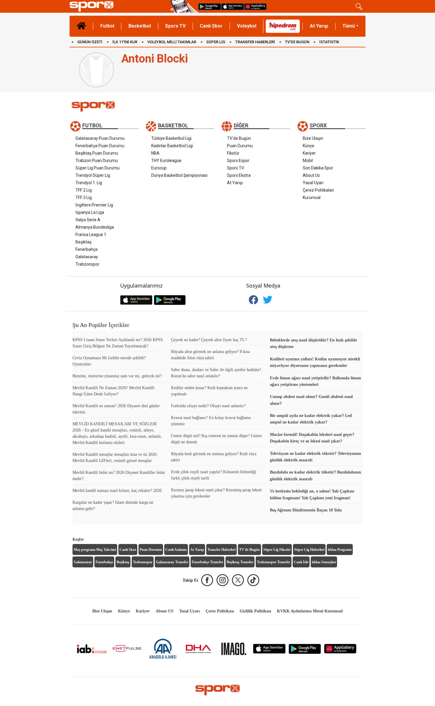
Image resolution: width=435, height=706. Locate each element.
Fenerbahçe (86, 249)
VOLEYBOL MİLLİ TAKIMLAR (171, 42)
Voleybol (246, 26)
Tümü (348, 26)
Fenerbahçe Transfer (207, 562)
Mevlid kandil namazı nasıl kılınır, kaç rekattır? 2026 (117, 490)
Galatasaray (86, 256)
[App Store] (269, 648)
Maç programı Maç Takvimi (95, 550)
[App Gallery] (340, 648)
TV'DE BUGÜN (297, 42)
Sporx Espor (238, 160)
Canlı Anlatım (176, 550)
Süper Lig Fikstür (277, 550)
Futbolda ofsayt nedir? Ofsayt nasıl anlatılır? (208, 406)
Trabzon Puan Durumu (96, 160)
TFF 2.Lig (83, 190)
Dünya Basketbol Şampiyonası (179, 175)
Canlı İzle (301, 562)
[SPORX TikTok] (253, 580)
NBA (155, 153)
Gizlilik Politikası (255, 611)
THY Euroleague (166, 160)
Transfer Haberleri (221, 550)
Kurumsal (311, 197)
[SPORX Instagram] (222, 580)
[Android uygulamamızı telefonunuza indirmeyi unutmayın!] (209, 6)
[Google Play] (305, 648)
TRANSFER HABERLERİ (255, 42)
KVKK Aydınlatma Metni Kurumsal (310, 611)
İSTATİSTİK (329, 42)
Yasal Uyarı (313, 182)
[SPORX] (217, 690)
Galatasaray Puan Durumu (100, 138)
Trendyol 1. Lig (88, 182)
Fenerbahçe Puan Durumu (99, 145)
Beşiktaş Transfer (240, 562)
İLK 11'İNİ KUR (124, 42)
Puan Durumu (240, 145)
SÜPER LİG (215, 42)
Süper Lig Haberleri (309, 550)
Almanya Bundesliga (94, 227)
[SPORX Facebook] (207, 580)
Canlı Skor (211, 26)
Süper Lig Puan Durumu (97, 168)
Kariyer (309, 153)
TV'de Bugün (239, 138)
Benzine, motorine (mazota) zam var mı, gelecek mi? (117, 376)
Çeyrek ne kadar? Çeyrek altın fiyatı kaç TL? (209, 340)
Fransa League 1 (90, 234)
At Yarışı (319, 26)
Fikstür (233, 153)
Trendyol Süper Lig (92, 175)
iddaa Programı (340, 550)
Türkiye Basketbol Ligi (171, 138)
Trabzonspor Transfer (273, 562)
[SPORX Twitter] (237, 580)
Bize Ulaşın (313, 138)
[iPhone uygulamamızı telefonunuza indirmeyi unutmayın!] (232, 6)
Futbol (107, 26)
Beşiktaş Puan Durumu (96, 153)
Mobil (308, 160)
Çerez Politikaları (318, 190)
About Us (311, 175)
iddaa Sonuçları (324, 562)
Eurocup (159, 168)
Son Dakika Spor (318, 168)
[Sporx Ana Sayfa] (119, 6)
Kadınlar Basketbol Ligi (172, 145)
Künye (308, 145)
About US (164, 611)
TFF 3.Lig (83, 197)
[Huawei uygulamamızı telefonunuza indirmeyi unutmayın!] (255, 6)
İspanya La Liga (89, 212)
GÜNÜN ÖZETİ (89, 42)
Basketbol (139, 26)
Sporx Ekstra (239, 175)
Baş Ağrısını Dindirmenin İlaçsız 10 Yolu (306, 510)
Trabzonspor (87, 264)
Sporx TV (175, 26)
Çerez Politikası (220, 611)
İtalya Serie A (87, 219)
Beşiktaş (83, 242)
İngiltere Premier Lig (94, 205)
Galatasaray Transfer (172, 562)
